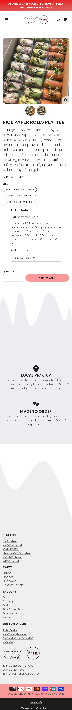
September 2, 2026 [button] (28, 217)
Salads (7, 597)
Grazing (8, 601)
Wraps (7, 617)
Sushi (6, 605)
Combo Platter (12, 557)
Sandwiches (11, 613)
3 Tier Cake (10, 630)
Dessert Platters (13, 585)
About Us (36, 702)
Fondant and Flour (28, 693)
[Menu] (6, 19)
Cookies (8, 577)
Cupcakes (9, 581)
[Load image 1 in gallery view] (30, 111)
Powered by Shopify (52, 693)
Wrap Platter (11, 561)
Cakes (7, 573)
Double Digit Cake (15, 634)
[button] (58, 19)
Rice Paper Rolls (13, 609)
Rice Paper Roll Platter (17, 553)
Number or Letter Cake (18, 638)
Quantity (8, 271)
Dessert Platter (12, 545)
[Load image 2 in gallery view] (42, 111)
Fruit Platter (10, 541)
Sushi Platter (11, 549)
